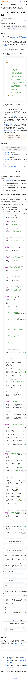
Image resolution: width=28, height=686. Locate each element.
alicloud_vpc (5, 157)
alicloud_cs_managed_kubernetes (10, 163)
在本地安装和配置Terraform (10, 130)
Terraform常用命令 (18, 643)
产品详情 (24, 20)
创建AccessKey (11, 45)
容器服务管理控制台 (9, 180)
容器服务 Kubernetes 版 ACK (9, 7)
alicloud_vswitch (6, 159)
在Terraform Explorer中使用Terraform (12, 108)
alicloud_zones (6, 152)
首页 (2, 7)
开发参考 (3, 8)
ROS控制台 (5, 665)
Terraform (8, 8)
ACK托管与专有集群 (19, 7)
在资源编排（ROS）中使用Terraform (12, 124)
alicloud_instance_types (8, 154)
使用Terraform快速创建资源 (10, 116)
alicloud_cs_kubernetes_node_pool (10, 166)
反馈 (16, 678)
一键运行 (14, 28)
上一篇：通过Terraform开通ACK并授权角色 (7, 672)
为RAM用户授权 (8, 51)
